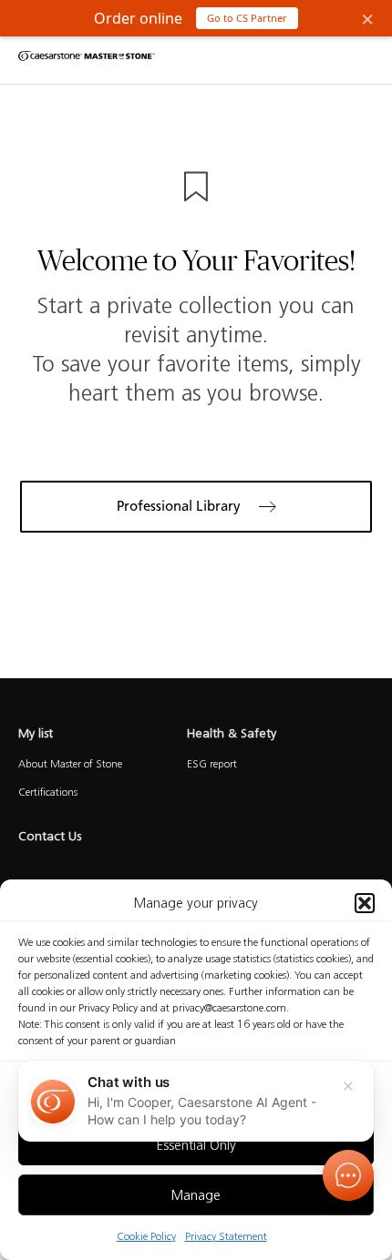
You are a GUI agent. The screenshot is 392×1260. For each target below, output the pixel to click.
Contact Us (49, 836)
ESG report (212, 763)
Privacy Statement (226, 1236)
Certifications (47, 791)
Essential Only (196, 1145)
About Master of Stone (70, 763)
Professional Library (179, 506)
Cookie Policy (146, 1236)
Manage (196, 1195)
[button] (365, 903)
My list (35, 733)
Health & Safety (233, 733)
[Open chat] (348, 1175)
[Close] (348, 1086)
